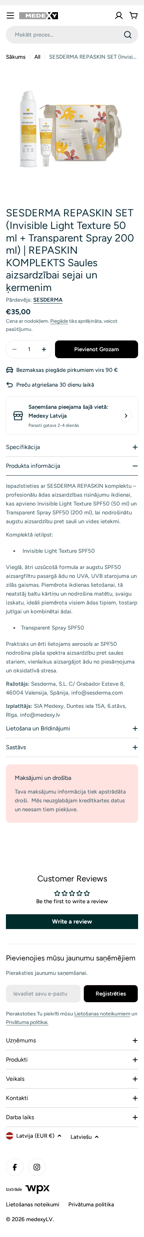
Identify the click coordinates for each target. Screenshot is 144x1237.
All (37, 57)
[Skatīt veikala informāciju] (126, 416)
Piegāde (59, 321)
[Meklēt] (127, 34)
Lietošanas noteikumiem (102, 1014)
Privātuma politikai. (27, 1022)
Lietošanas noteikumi (32, 1204)
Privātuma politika (91, 1204)
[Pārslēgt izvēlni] (10, 15)
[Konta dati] (118, 15)
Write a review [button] (72, 921)
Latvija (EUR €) (35, 1136)
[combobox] (72, 35)
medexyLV (39, 1219)
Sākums (15, 57)
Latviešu (81, 1137)
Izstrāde (14, 1189)
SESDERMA (47, 300)
